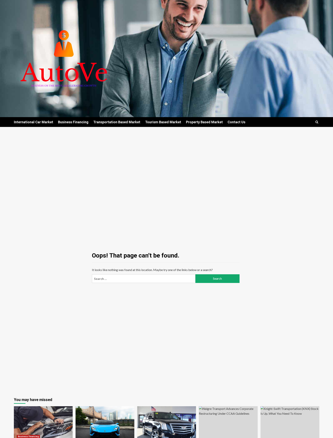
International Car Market (33, 122)
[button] (316, 122)
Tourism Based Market (163, 122)
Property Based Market (204, 122)
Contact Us (236, 122)
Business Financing (73, 122)
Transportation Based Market (116, 122)
